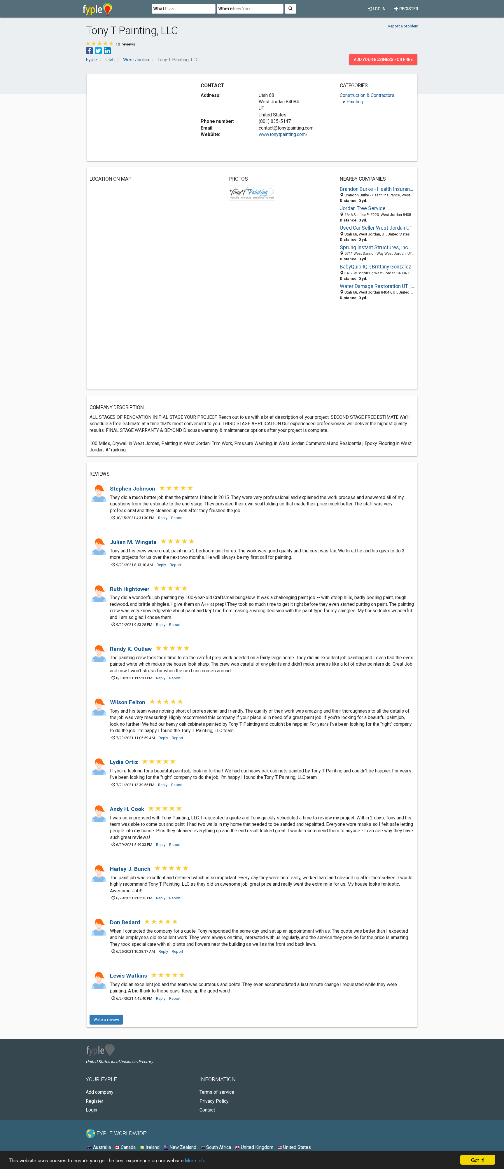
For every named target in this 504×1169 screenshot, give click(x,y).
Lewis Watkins (129, 975)
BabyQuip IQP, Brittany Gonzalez (375, 267)
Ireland (152, 1147)
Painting (354, 101)
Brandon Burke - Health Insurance (377, 189)
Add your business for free (383, 59)
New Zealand (182, 1147)
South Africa (218, 1147)
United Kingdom (256, 1147)
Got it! (477, 1159)
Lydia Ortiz (124, 762)
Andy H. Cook (128, 809)
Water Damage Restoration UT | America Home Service (377, 286)
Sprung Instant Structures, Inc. (374, 247)
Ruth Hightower (130, 589)
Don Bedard (125, 922)
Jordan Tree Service (363, 208)
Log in (379, 8)
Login (91, 1110)
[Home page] (97, 8)
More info (195, 1160)
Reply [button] (162, 518)
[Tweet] (98, 50)
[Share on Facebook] (89, 50)
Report (177, 518)
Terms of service (217, 1092)
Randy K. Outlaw (131, 648)
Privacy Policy (214, 1101)
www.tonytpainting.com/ (283, 134)
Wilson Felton (128, 702)
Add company (99, 1092)
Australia (101, 1147)
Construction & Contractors (367, 95)
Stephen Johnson (133, 488)
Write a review (106, 1019)
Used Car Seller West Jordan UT (376, 228)
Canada (128, 1147)
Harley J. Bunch (131, 869)
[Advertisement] (139, 117)
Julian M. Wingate (134, 542)
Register (408, 8)
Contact (207, 1110)
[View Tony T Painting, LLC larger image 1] (252, 193)
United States (296, 1147)
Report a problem (403, 26)
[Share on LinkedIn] (107, 50)
